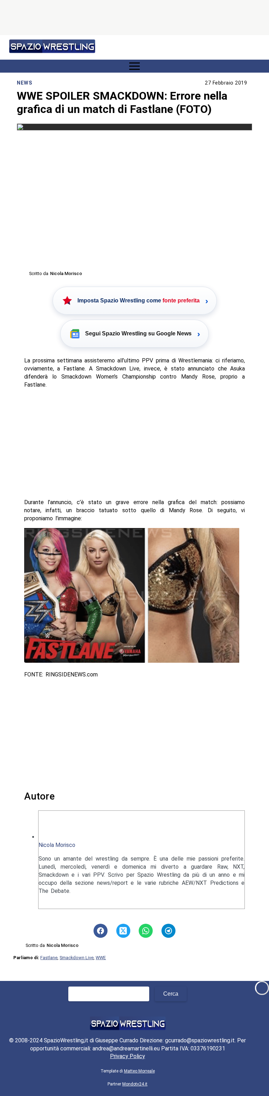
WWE (101, 957)
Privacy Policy (127, 1056)
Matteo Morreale (139, 1071)
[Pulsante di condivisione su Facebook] (101, 931)
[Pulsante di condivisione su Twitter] (123, 931)
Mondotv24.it (134, 1084)
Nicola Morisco (57, 845)
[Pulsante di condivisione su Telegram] (168, 931)
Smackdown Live (77, 957)
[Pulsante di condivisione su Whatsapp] (146, 931)
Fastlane (48, 957)
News (24, 83)
